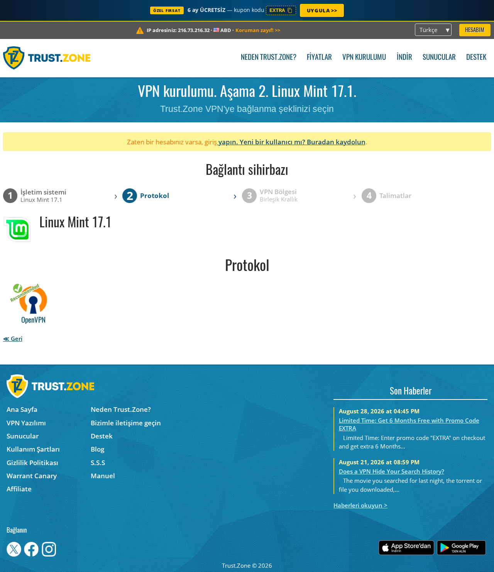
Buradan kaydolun (336, 141)
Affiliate (19, 488)
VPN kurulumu (364, 57)
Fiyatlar (319, 57)
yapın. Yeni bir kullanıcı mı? (262, 141)
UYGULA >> (322, 10)
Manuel (103, 475)
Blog (97, 449)
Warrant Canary (32, 475)
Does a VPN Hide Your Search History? (391, 471)
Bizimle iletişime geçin (126, 422)
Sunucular (439, 57)
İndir (404, 57)
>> (257, 30)
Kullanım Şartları (33, 449)
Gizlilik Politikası (32, 462)
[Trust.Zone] (47, 58)
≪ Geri (12, 338)
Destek (476, 57)
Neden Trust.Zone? (268, 57)
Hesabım (474, 30)
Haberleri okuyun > (360, 505)
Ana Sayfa (22, 409)
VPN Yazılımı (26, 422)
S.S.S (98, 462)
